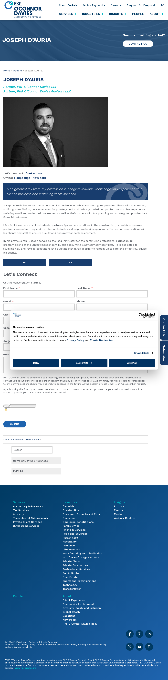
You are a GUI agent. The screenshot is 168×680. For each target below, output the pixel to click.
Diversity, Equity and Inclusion (82, 608)
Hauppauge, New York (30, 177)
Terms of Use (12, 644)
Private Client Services (27, 521)
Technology (70, 584)
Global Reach (71, 611)
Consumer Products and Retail (82, 514)
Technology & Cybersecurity (30, 518)
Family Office (71, 525)
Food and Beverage (75, 533)
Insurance (69, 545)
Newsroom (70, 619)
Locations (69, 615)
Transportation (72, 588)
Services (19, 502)
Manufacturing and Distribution (82, 553)
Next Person (33, 439)
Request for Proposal (141, 5)
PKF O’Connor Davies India (80, 623)
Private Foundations (75, 565)
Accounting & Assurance (28, 506)
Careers (116, 5)
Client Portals (68, 5)
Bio (25, 262)
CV (70, 262)
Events (118, 510)
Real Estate (70, 577)
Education (69, 518)
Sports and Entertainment (79, 580)
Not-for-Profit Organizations (81, 557)
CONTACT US (138, 43)
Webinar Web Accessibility (18, 647)
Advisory (18, 514)
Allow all (132, 362)
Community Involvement (78, 604)
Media (118, 514)
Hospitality (69, 541)
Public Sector (71, 573)
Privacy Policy (28, 644)
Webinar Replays (124, 518)
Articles (119, 506)
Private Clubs (71, 561)
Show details (141, 353)
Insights (119, 502)
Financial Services (74, 529)
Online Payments (94, 5)
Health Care (70, 537)
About (67, 596)
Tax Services (21, 510)
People (138, 14)
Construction (71, 510)
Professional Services (76, 569)
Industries (70, 502)
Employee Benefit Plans (78, 521)
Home (6, 70)
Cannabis (68, 506)
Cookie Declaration (46, 644)
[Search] (162, 5)
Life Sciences (71, 549)
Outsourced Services (26, 525)
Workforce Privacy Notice (71, 644)
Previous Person (14, 439)
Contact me (33, 173)
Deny (36, 362)
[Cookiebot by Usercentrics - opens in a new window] (141, 315)
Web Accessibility (95, 644)
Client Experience (74, 600)
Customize (82, 362)
